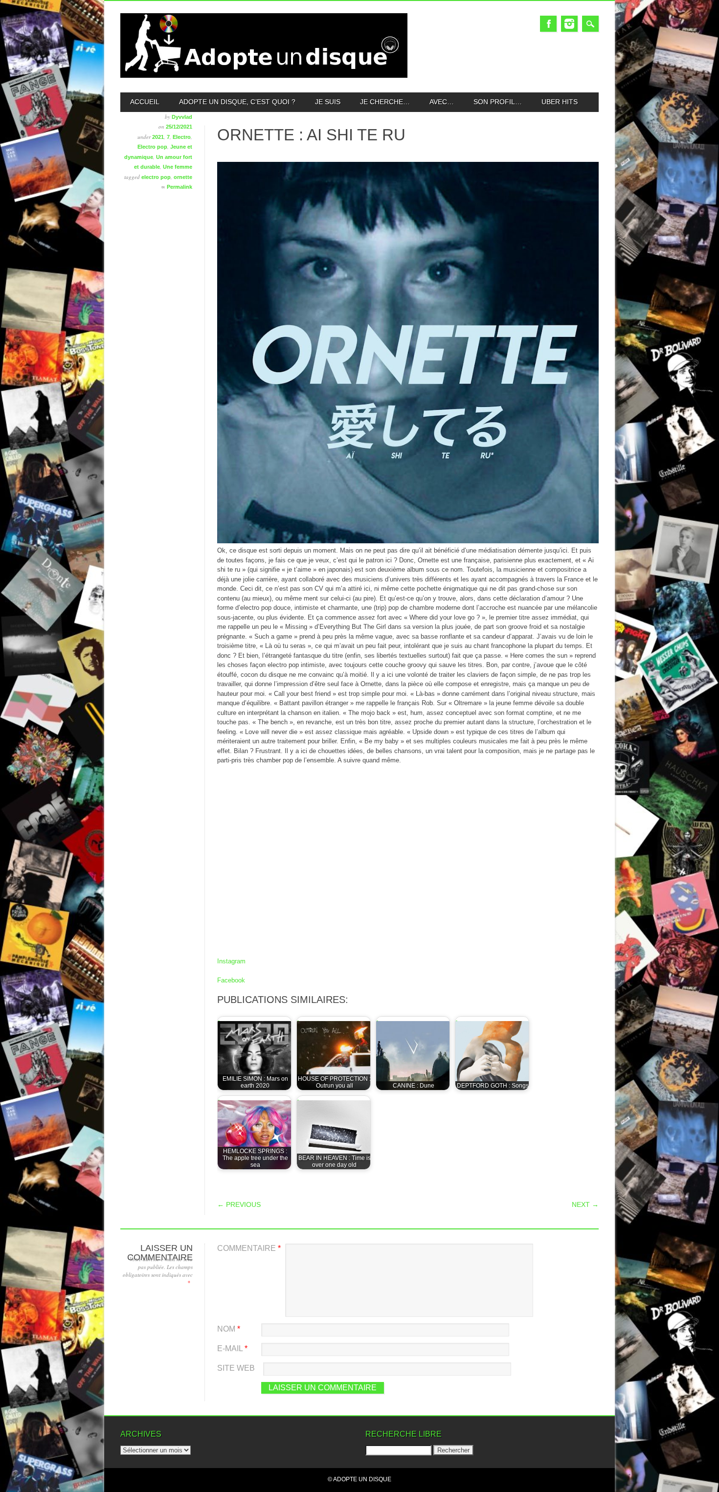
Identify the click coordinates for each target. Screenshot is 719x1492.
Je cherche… (385, 102)
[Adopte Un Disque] (263, 75)
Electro (182, 137)
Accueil (144, 102)
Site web (236, 1368)
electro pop (156, 177)
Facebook (548, 24)
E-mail (232, 1348)
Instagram (569, 24)
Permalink (179, 187)
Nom (228, 1329)
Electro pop (152, 147)
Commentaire (249, 1248)
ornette (183, 177)
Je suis (327, 102)
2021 (158, 137)
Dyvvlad (182, 117)
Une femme (177, 167)
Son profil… (497, 102)
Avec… (441, 102)
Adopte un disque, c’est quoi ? (237, 102)
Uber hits (559, 102)
